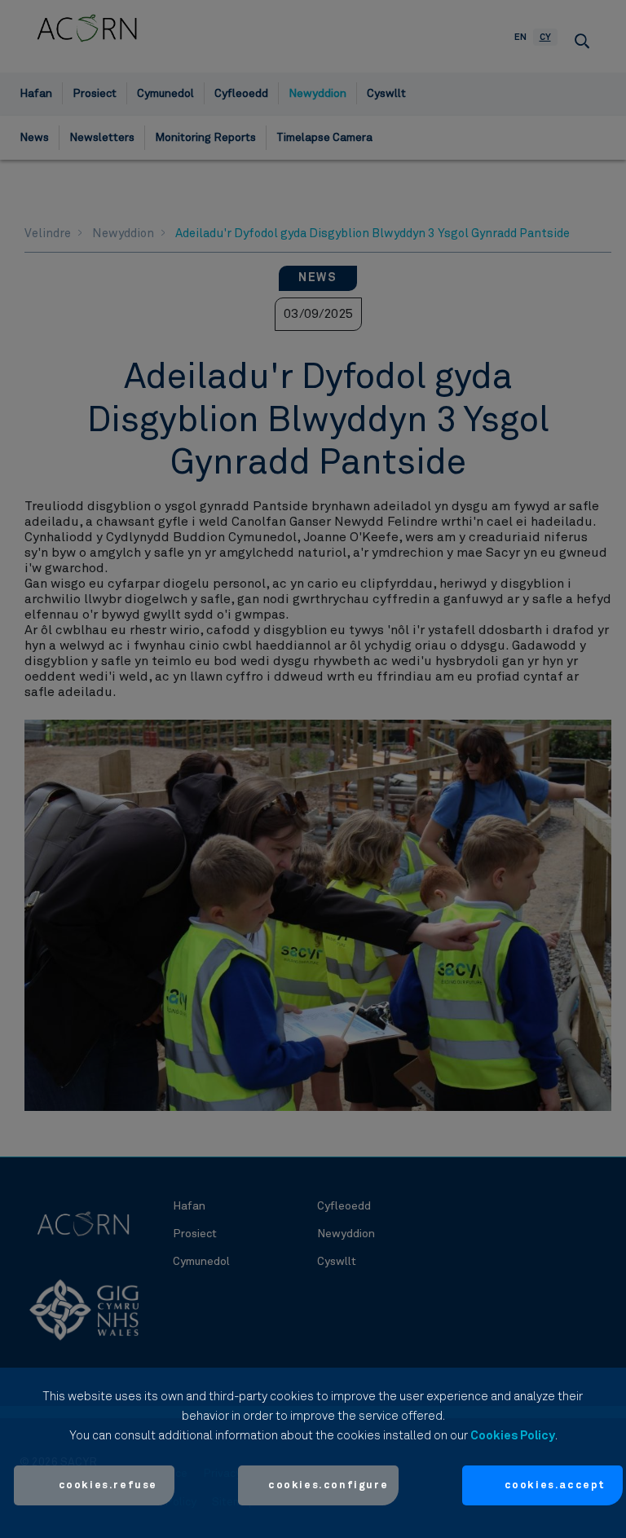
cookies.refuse (108, 1485)
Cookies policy (512, 1436)
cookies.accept (555, 1485)
